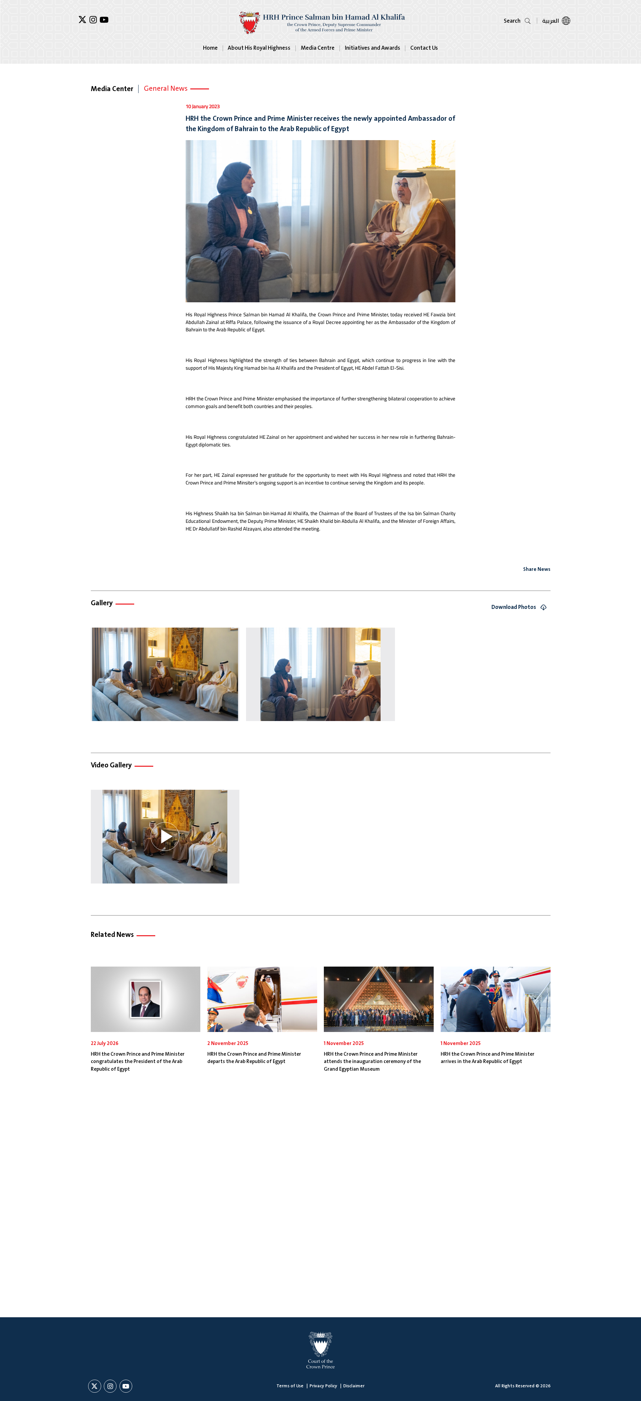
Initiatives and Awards (372, 48)
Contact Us (424, 48)
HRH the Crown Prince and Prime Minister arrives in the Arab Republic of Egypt (488, 1058)
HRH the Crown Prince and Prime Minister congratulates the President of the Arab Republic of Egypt (138, 1062)
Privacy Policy (323, 1386)
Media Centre (318, 48)
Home (210, 48)
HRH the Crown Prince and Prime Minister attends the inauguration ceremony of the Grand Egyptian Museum (372, 1062)
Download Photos (513, 607)
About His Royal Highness (259, 48)
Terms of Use (289, 1386)
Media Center (112, 89)
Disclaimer (354, 1386)
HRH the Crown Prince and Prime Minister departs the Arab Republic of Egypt (254, 1058)
